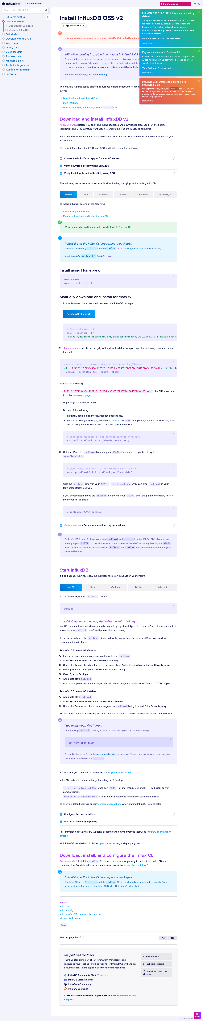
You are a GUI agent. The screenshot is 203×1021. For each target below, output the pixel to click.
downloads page (81, 395)
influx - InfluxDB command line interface (81, 914)
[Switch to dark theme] (199, 4)
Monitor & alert (14, 60)
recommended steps (107, 754)
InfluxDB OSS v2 (15, 17)
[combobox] (25, 10)
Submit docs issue (155, 964)
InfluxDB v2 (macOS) (80, 314)
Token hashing (99, 74)
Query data (12, 47)
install (63, 925)
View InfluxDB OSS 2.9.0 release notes (161, 38)
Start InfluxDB (70, 102)
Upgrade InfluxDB (19, 30)
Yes (163, 938)
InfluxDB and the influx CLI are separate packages (98, 243)
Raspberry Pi (165, 194)
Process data (13, 56)
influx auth (65, 906)
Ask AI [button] (197, 1016)
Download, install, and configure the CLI (90, 107)
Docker (122, 194)
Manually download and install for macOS (85, 216)
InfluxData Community (79, 984)
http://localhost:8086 (119, 772)
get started (106, 843)
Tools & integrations (17, 65)
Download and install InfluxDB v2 (81, 98)
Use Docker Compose (21, 25)
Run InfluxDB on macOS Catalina (78, 691)
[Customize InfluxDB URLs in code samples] (195, 4)
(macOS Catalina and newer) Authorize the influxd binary (97, 621)
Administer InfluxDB (18, 69)
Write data (12, 43)
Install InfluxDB (15, 21)
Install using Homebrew (76, 211)
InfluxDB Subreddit (78, 989)
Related (64, 902)
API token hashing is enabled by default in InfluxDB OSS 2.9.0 (106, 54)
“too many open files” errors (83, 725)
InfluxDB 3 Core (131, 38)
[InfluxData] (11, 3)
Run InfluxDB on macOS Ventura (78, 650)
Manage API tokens (70, 918)
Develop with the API (18, 38)
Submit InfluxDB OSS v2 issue (155, 972)
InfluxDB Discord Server (80, 979)
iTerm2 (115, 420)
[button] (3, 21)
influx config (66, 910)
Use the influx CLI (140, 865)
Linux (85, 194)
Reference (12, 74)
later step (106, 256)
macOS (68, 194)
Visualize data (14, 52)
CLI (113, 248)
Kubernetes (142, 194)
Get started (12, 34)
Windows (103, 194)
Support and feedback (79, 955)
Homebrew (93, 227)
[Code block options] (174, 276)
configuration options (109, 804)
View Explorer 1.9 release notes (157, 68)
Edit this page (152, 956)
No (172, 938)
